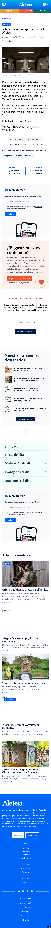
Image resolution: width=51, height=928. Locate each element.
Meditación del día (18, 463)
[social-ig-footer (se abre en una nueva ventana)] (32, 891)
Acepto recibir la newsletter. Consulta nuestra (24, 208)
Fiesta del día (14, 455)
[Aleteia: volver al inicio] (25, 4)
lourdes (19, 156)
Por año (25, 883)
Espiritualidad (25, 851)
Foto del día (6, 19)
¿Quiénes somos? (25, 907)
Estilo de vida (25, 855)
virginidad (29, 156)
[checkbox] (5, 207)
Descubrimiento (25, 858)
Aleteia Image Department (33, 37)
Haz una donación (25, 903)
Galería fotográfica (36, 129)
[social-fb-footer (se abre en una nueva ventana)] (23, 891)
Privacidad (25, 920)
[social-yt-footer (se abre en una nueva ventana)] (19, 891)
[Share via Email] (37, 144)
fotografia (8, 156)
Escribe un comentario (25, 331)
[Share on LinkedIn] (29, 144)
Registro (9, 11)
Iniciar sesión (32, 835)
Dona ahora (24, 11)
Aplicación (25, 872)
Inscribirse (10, 214)
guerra (7, 564)
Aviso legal (25, 912)
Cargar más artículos (25, 419)
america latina (10, 699)
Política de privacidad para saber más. (24, 208)
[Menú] (9, 4)
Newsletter (25, 869)
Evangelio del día (17, 472)
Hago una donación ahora (18, 278)
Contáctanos (25, 916)
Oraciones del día (17, 481)
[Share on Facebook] (25, 144)
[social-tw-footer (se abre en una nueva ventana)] (28, 891)
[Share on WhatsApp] (42, 144)
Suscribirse (18, 835)
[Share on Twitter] (33, 144)
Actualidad (25, 848)
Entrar (33, 322)
